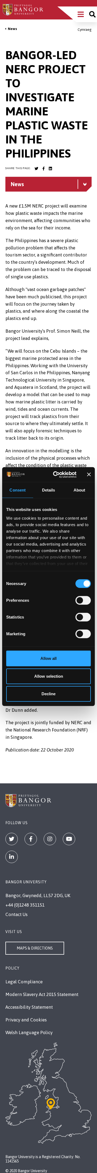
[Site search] (92, 14)
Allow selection (48, 676)
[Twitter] (11, 839)
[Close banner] (89, 474)
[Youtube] (69, 839)
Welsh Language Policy (29, 1032)
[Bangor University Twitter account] (36, 168)
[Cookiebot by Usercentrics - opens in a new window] (56, 474)
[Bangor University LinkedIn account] (50, 168)
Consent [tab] (17, 490)
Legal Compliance (24, 981)
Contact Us (16, 914)
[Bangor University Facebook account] (43, 168)
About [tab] (79, 490)
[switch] (83, 600)
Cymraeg (85, 29)
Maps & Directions (35, 948)
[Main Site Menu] (80, 14)
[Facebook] (31, 839)
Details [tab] (48, 490)
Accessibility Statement (29, 1007)
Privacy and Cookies (26, 1019)
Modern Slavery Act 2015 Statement (41, 994)
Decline (48, 693)
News (12, 29)
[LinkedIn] (11, 857)
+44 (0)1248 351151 (24, 905)
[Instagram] (50, 839)
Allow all (48, 658)
